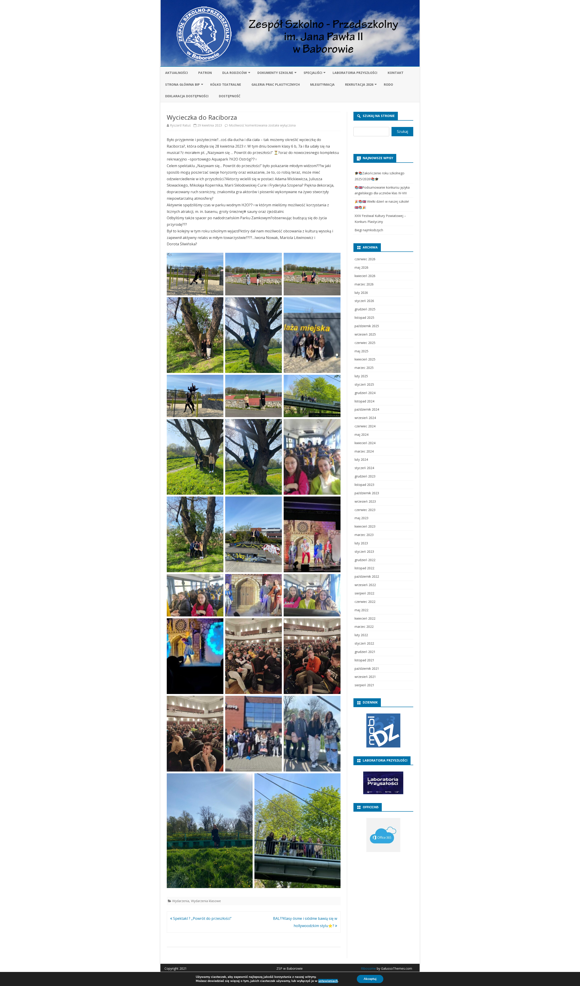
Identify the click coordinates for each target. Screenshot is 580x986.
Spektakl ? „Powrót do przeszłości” (202, 918)
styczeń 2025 (364, 384)
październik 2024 (367, 409)
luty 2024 (361, 459)
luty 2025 (361, 376)
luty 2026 (361, 292)
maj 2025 (361, 351)
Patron (205, 73)
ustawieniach (328, 981)
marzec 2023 (364, 535)
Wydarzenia (180, 901)
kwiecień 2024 (365, 443)
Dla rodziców (234, 73)
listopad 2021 (364, 660)
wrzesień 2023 (365, 501)
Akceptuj (370, 979)
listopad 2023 (364, 484)
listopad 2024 (364, 401)
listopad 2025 (364, 317)
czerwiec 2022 (365, 601)
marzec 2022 (364, 626)
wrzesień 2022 (365, 585)
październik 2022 (367, 576)
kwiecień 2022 (365, 618)
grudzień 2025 (365, 309)
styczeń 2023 (364, 551)
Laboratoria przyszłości (355, 73)
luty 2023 (361, 543)
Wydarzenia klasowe (206, 901)
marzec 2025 (364, 367)
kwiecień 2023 (365, 526)
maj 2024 (361, 434)
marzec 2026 (364, 284)
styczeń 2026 (364, 301)
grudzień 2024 (365, 393)
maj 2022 (361, 610)
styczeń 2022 (364, 643)
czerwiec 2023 (365, 510)
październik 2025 (367, 326)
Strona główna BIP (182, 84)
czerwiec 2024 (365, 426)
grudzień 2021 (365, 652)
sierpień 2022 (364, 593)
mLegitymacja (322, 84)
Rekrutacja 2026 (359, 84)
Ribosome (368, 968)
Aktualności (176, 73)
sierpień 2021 (364, 685)
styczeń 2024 (364, 468)
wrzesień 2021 (365, 676)
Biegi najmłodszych (369, 230)
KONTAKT (396, 73)
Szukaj (402, 131)
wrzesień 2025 (365, 334)
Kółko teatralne (225, 84)
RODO (388, 84)
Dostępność (229, 96)
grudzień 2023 (365, 476)
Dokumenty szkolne (275, 73)
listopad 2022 (364, 568)
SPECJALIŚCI (313, 73)
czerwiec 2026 (365, 259)
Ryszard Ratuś (180, 125)
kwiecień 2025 (365, 359)
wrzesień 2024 (365, 418)
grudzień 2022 (365, 560)
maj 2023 (361, 518)
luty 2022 (361, 635)
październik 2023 (367, 493)
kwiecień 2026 (365, 276)
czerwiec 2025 (365, 343)
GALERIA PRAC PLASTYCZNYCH (275, 84)
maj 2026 (361, 267)
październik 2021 (367, 668)
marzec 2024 (364, 451)
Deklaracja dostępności (186, 96)
